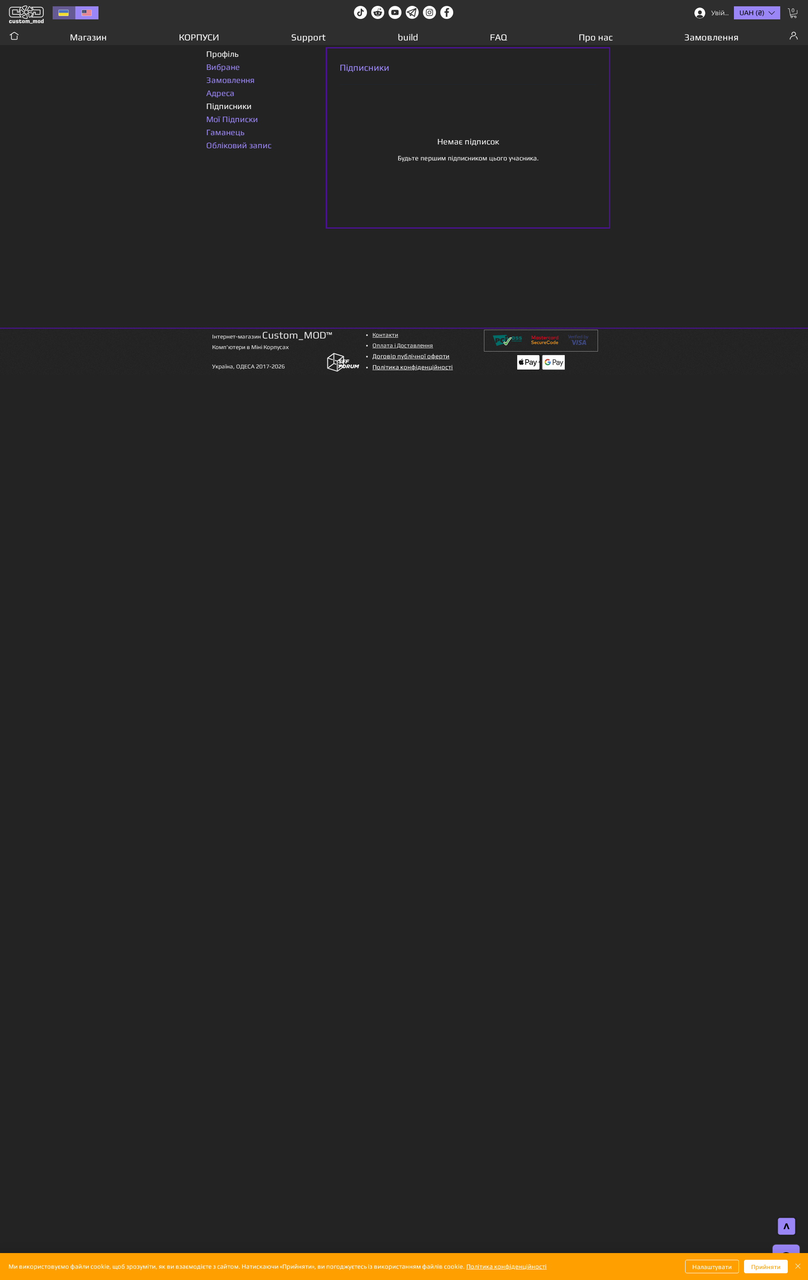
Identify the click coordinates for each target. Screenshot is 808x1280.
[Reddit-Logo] (377, 12)
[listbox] (757, 12)
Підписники (229, 106)
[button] (793, 13)
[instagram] (429, 12)
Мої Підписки (232, 119)
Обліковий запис (238, 145)
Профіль (222, 54)
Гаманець (225, 132)
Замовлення (230, 80)
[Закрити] (798, 1266)
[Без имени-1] (412, 12)
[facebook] (446, 12)
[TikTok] (360, 12)
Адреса (220, 93)
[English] (86, 12)
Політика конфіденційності (506, 1266)
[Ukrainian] (64, 12)
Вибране (223, 67)
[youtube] (394, 12)
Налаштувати (712, 1266)
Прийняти (766, 1266)
